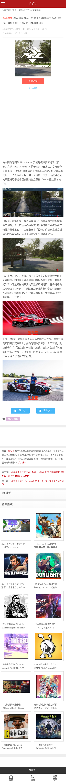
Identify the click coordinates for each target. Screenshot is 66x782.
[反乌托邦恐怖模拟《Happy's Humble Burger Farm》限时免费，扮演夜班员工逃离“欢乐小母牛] (16, 686)
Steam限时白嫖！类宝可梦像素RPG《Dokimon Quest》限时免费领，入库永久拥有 (13, 546)
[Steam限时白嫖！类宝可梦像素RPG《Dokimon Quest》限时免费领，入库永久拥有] (16, 525)
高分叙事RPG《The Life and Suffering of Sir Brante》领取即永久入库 (13, 626)
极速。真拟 (13, 419)
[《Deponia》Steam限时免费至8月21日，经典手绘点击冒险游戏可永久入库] (48, 525)
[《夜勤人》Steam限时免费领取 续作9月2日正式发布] (48, 566)
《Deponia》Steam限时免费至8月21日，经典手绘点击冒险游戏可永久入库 (45, 546)
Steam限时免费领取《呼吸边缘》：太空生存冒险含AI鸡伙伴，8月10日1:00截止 (13, 586)
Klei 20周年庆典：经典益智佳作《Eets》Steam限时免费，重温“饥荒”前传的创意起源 (45, 666)
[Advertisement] (33, 126)
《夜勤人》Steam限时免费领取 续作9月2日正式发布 (45, 586)
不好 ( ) (47, 410)
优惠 (21, 10)
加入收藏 (22, 33)
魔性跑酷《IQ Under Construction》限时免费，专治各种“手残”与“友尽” (13, 747)
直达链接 (33, 81)
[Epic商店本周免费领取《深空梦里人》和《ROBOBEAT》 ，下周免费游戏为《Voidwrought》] (48, 606)
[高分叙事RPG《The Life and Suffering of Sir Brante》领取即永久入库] (16, 606)
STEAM (27, 10)
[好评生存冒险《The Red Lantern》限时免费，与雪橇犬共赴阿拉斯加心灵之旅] (16, 646)
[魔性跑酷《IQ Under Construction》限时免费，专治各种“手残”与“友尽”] (16, 726)
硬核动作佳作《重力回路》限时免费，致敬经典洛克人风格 (45, 707)
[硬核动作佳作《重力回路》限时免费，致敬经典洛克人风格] (48, 686)
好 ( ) (22, 410)
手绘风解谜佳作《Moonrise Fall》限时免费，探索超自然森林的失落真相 (45, 747)
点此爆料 (22, 463)
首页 (14, 10)
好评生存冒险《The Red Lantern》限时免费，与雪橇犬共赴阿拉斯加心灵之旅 (13, 666)
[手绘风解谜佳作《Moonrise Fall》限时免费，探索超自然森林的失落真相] (48, 726)
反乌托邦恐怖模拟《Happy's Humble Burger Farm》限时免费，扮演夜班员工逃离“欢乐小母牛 (13, 707)
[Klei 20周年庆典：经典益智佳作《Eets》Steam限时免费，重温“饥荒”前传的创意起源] (48, 646)
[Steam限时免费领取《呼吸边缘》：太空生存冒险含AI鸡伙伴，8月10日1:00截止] (16, 566)
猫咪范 (32, 770)
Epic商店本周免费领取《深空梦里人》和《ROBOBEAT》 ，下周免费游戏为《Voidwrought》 (45, 626)
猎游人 (33, 3)
